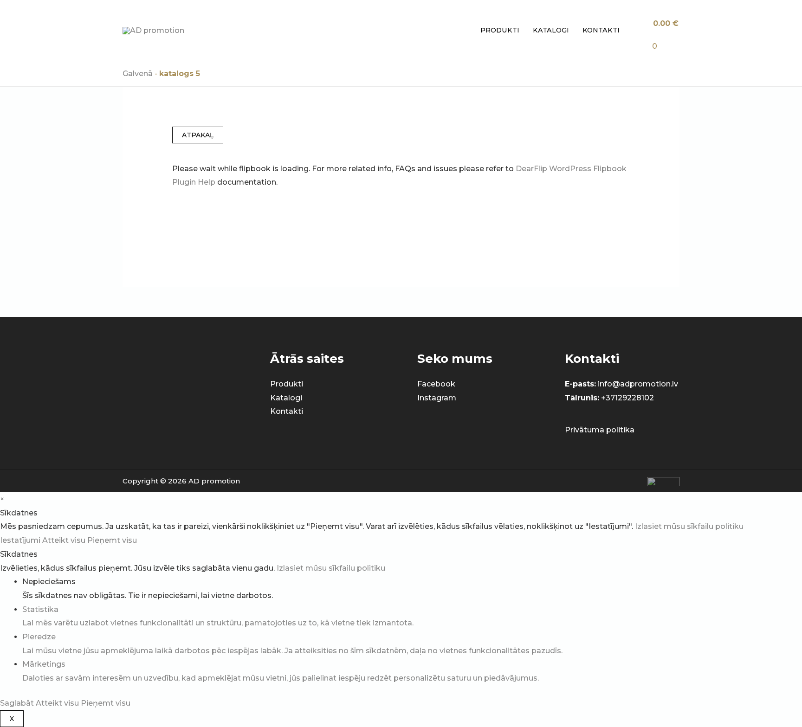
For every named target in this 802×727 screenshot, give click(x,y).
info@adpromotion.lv (638, 384)
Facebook (436, 384)
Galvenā (138, 73)
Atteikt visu (64, 540)
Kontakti (601, 30)
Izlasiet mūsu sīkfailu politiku (689, 526)
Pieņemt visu (112, 540)
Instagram (436, 397)
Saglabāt (18, 703)
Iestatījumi (21, 540)
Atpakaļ (197, 135)
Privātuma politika (599, 429)
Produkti (499, 30)
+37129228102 (627, 397)
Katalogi (551, 30)
